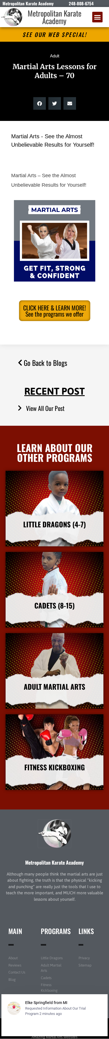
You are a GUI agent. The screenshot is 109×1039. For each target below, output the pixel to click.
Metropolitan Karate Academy (54, 17)
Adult (54, 55)
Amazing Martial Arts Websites (54, 1037)
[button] (97, 17)
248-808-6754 (81, 3)
